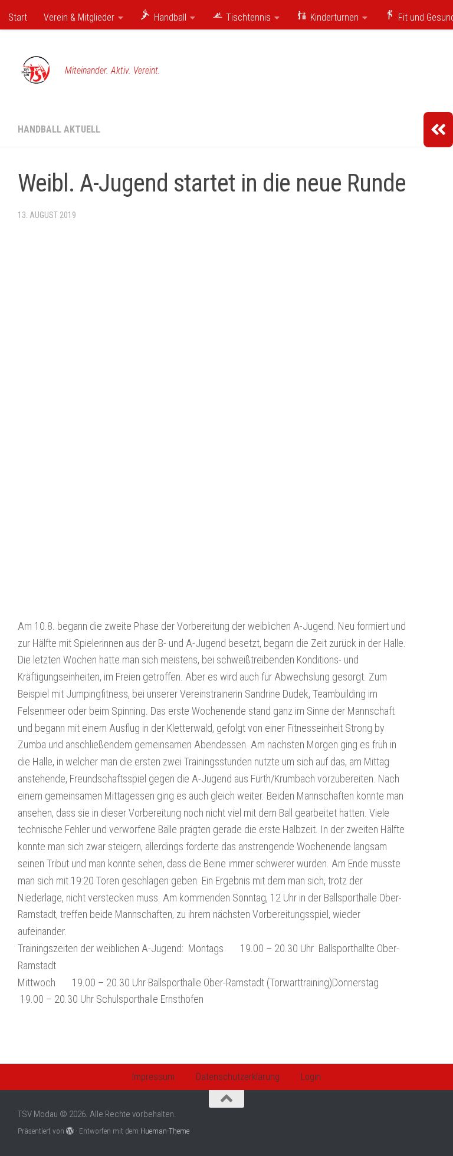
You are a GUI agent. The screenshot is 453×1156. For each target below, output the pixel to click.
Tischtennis (247, 17)
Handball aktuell (59, 129)
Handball (169, 17)
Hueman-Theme (164, 1131)
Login (311, 1076)
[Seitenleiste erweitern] (438, 129)
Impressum (153, 1076)
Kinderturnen (333, 17)
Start (17, 17)
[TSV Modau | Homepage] (35, 70)
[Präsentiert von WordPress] (70, 1131)
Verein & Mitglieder (79, 17)
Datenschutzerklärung (238, 1076)
